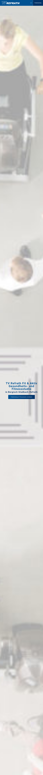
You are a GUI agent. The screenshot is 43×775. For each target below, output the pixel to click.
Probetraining (38, 2)
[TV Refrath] (10, 3)
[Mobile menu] (31, 3)
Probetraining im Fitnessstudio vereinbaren (21, 397)
